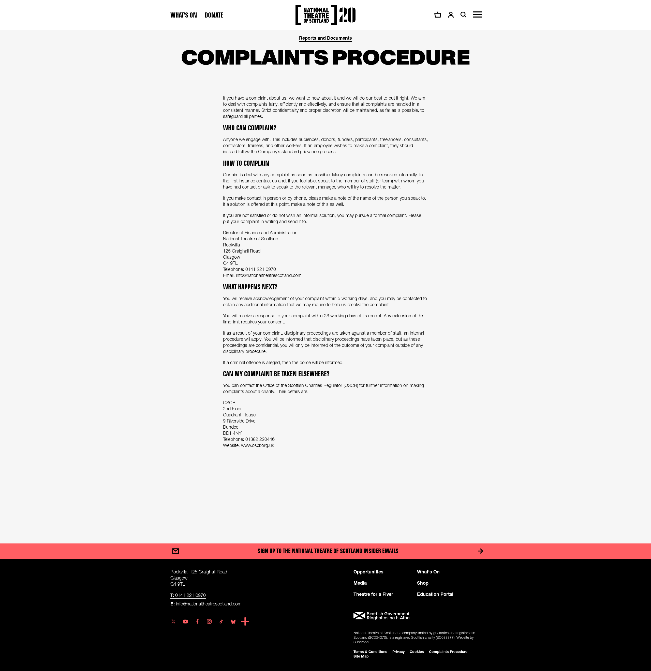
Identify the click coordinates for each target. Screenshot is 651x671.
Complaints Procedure (448, 651)
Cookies (417, 651)
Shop (422, 583)
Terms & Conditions (370, 651)
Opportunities (368, 571)
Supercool (361, 642)
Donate (214, 15)
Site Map (361, 656)
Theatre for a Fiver (373, 594)
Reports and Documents (325, 38)
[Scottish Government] (417, 616)
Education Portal (435, 594)
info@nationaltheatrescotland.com (206, 603)
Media (360, 583)
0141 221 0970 (188, 595)
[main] (325, 281)
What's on (183, 15)
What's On (428, 571)
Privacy (398, 651)
